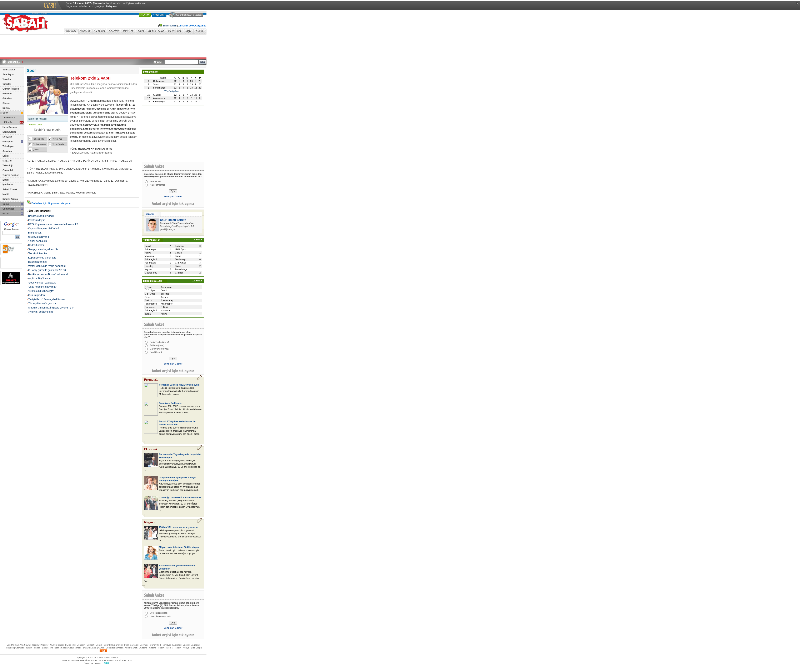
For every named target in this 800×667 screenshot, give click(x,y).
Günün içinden (36, 295)
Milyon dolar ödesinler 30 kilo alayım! (179, 547)
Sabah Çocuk (9, 189)
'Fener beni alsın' (37, 241)
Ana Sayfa (8, 74)
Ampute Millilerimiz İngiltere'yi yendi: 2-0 (51, 307)
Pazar (5, 213)
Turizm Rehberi (10, 175)
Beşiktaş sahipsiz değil (41, 216)
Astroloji (7, 151)
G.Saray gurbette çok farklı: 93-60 (47, 270)
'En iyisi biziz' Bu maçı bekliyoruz (46, 299)
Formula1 (151, 379)
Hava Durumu (10, 127)
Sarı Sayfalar (9, 132)
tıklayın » (111, 6)
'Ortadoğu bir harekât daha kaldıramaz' (180, 497)
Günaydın (7, 141)
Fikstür (8, 122)
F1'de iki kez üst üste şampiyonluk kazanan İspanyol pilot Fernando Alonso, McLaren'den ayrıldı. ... (179, 391)
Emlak (5, 180)
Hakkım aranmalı (37, 261)
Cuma (5, 204)
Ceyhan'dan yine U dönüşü (43, 228)
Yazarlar (6, 79)
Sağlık (5, 156)
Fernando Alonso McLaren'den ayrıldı (179, 384)
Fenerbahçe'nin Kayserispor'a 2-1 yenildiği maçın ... (177, 226)
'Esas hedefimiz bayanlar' (42, 286)
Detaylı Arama (10, 199)
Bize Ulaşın (196, 648)
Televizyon (8, 146)
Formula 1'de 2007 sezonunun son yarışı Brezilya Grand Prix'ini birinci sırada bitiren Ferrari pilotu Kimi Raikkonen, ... (180, 409)
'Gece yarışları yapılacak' (42, 282)
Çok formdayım (36, 220)
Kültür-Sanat (131, 648)
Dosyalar (7, 136)
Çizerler (6, 84)
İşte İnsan (7, 184)
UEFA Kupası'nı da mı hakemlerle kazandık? (53, 224)
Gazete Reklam (156, 648)
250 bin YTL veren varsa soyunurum (178, 527)
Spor (5, 112)
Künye (186, 648)
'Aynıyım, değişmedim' (40, 311)
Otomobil (7, 170)
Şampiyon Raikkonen (170, 403)
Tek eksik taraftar (37, 253)
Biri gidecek (34, 232)
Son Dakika (8, 69)
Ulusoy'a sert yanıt (38, 236)
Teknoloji (7, 165)
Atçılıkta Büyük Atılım (39, 278)
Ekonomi (7, 93)
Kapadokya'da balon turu (42, 257)
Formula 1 (9, 117)
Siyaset (6, 103)
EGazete (143, 648)
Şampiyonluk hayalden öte (43, 249)
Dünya (6, 108)
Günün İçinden (10, 88)
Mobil (5, 194)
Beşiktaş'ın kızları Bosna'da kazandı (48, 274)
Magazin (7, 160)
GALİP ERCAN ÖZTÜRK (173, 220)
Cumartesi (8, 208)
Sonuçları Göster (173, 196)
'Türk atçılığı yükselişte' (41, 291)
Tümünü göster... (172, 91)
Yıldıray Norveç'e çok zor (42, 303)
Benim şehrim (169, 25)
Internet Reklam (173, 648)
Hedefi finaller (36, 245)
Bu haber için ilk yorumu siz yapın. (51, 203)
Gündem (7, 98)
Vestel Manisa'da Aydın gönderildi (47, 266)
